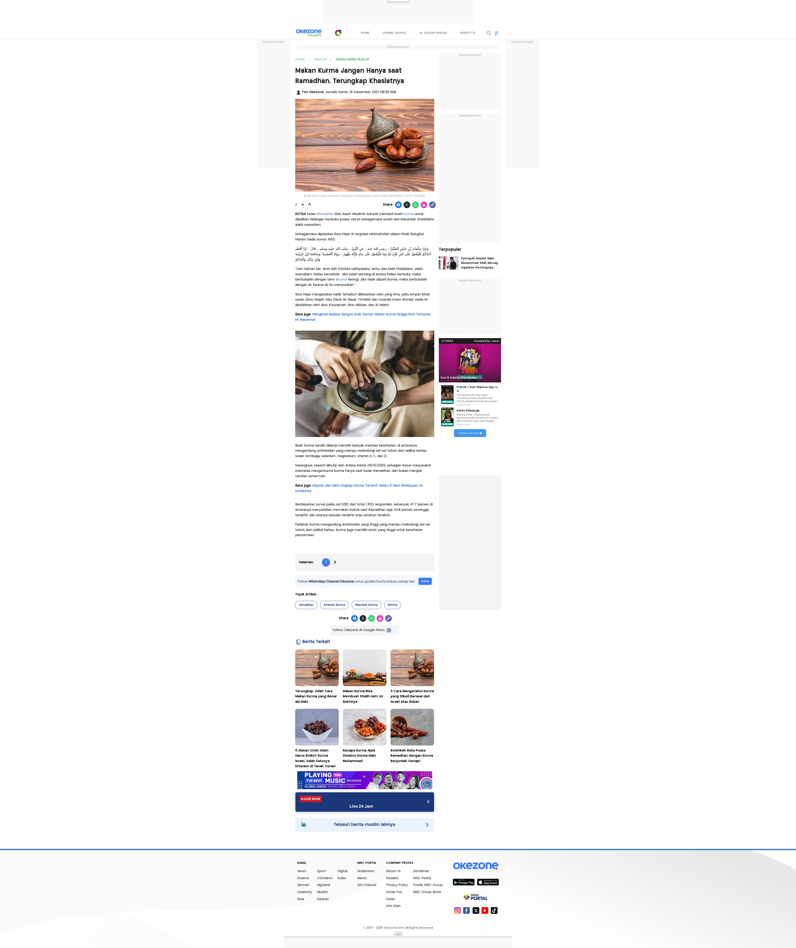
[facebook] (466, 910)
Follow (425, 581)
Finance (303, 878)
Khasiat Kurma (334, 604)
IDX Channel (366, 885)
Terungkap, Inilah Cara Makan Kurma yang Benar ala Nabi (316, 696)
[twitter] (475, 910)
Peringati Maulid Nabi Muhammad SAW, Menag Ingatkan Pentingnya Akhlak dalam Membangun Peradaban (479, 263)
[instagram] (457, 910)
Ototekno (324, 878)
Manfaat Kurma (366, 604)
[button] (475, 33)
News (301, 871)
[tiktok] (494, 910)
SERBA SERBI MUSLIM (352, 59)
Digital (342, 871)
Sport (321, 871)
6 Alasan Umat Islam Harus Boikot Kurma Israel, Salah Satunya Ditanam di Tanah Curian (315, 758)
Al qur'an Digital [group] (433, 33)
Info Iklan (393, 906)
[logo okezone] (475, 866)
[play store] (463, 882)
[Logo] (338, 33)
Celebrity (304, 892)
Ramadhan (325, 214)
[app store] (488, 882)
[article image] (449, 262)
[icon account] (298, 92)
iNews (362, 878)
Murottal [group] (468, 33)
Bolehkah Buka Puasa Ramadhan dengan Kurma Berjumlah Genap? (412, 756)
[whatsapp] (415, 205)
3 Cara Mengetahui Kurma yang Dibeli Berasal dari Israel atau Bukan (412, 696)
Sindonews (365, 871)
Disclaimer (421, 871)
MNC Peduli (422, 878)
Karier (390, 899)
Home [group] (365, 33)
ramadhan (306, 604)
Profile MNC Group (428, 885)
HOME (300, 59)
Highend (323, 885)
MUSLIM (320, 59)
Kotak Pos (394, 892)
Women (303, 885)
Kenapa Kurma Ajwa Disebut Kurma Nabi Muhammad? (359, 756)
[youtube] (485, 910)
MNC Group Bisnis (427, 892)
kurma (409, 214)
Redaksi (392, 878)
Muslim (322, 892)
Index (341, 878)
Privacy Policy (397, 885)
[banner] (364, 788)
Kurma (392, 604)
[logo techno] (309, 32)
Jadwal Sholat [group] (394, 33)
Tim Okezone (313, 92)
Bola (300, 899)
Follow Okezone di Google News (359, 630)
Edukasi (323, 899)
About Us (393, 871)
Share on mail (424, 205)
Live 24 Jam (361, 806)
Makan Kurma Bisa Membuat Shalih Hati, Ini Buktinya (363, 696)
